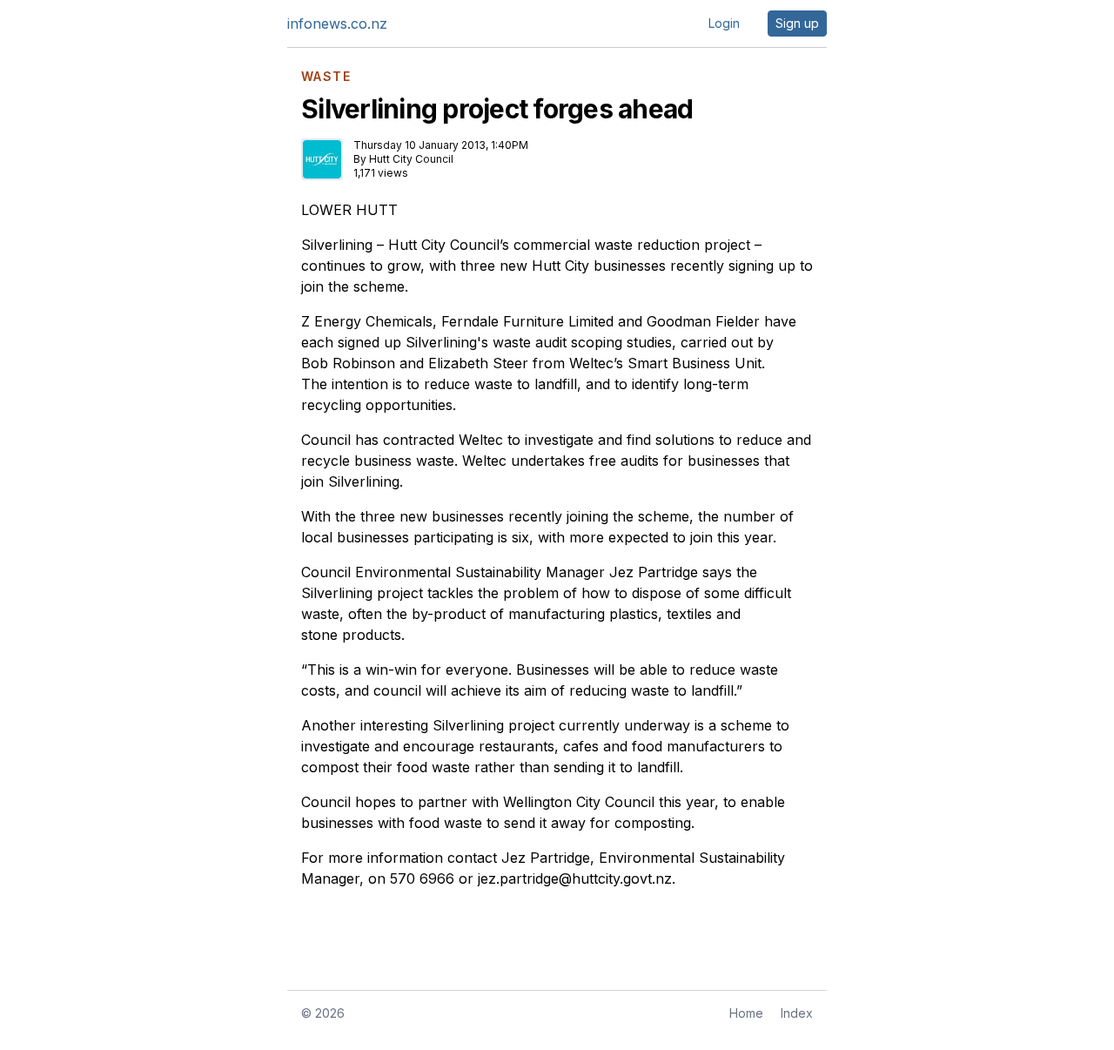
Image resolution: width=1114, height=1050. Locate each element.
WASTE (326, 77)
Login (724, 23)
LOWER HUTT (349, 210)
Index (797, 1013)
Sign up (797, 23)
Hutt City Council (411, 158)
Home (746, 1013)
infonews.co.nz (337, 23)
